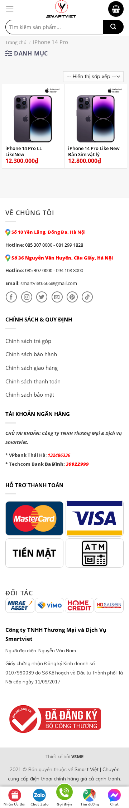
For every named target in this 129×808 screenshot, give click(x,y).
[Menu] (9, 9)
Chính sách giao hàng (31, 367)
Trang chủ (16, 42)
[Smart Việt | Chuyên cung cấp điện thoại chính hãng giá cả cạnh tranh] (61, 9)
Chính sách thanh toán (33, 381)
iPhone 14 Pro (50, 41)
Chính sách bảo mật (29, 394)
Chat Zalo (39, 804)
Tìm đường (89, 804)
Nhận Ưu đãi (14, 804)
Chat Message (114, 805)
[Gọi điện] (64, 793)
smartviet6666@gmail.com (48, 283)
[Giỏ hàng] (116, 9)
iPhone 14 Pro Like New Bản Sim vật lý (94, 151)
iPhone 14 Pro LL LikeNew (23, 151)
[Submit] (113, 27)
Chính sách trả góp (28, 340)
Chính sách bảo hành (31, 354)
